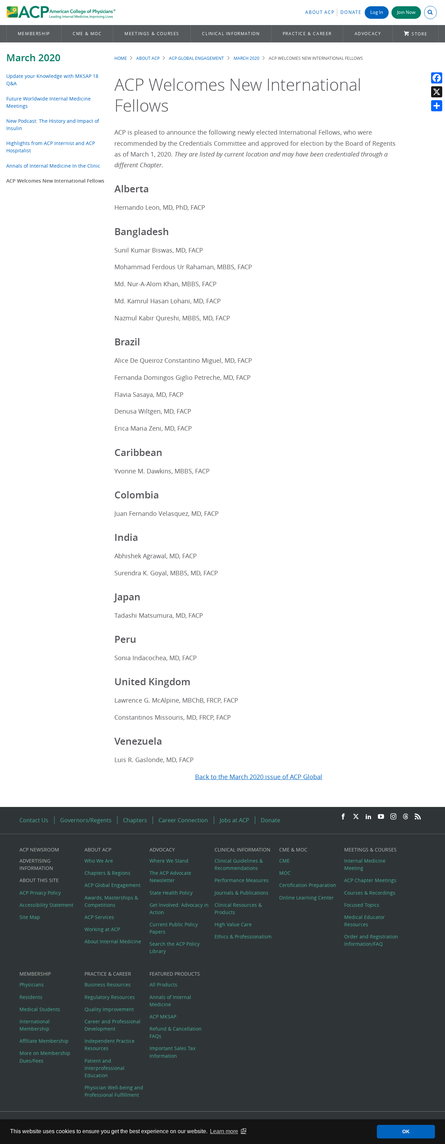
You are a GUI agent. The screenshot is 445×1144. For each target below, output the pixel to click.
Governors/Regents (86, 820)
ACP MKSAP (162, 1016)
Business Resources (107, 984)
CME (284, 860)
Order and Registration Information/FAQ (371, 940)
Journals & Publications (241, 892)
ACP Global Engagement (196, 58)
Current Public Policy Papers (173, 928)
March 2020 (33, 57)
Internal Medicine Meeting (365, 864)
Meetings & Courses (151, 34)
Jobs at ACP (234, 820)
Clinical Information (231, 34)
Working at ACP (102, 929)
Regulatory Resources (109, 997)
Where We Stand (168, 860)
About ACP (319, 12)
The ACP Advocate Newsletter (170, 876)
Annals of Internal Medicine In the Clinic (53, 165)
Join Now (406, 12)
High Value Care (233, 924)
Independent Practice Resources (109, 1044)
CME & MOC (87, 34)
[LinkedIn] (368, 817)
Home (120, 58)
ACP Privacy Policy (40, 892)
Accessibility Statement (46, 905)
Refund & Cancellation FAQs (175, 1032)
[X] (437, 92)
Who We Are (98, 860)
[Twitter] (356, 817)
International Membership (34, 1025)
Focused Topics (361, 905)
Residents (30, 997)
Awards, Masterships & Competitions (111, 901)
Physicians (31, 984)
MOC (285, 873)
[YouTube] (381, 817)
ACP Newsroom (39, 849)
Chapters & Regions (107, 873)
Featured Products (174, 973)
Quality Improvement (109, 1009)
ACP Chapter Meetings (370, 880)
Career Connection (183, 820)
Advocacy (368, 34)
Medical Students (39, 1009)
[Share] (437, 106)
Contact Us (33, 820)
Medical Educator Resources (364, 921)
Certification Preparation (307, 885)
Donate (350, 12)
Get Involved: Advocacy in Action (179, 908)
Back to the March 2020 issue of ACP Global (258, 777)
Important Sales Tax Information (172, 1052)
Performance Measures (242, 880)
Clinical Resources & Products (238, 908)
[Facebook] (437, 78)
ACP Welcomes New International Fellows (55, 180)
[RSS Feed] (418, 817)
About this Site (39, 880)
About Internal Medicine (112, 941)
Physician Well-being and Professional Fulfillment (113, 1091)
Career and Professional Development (112, 1025)
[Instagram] (393, 817)
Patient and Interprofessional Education (104, 1068)
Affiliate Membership (43, 1041)
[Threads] (405, 817)
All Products (163, 984)
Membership (34, 34)
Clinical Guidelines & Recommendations (239, 864)
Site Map (29, 917)
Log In (376, 12)
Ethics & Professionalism (243, 936)
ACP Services (99, 917)
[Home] (61, 12)
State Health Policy (171, 892)
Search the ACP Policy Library (174, 947)
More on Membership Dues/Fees (44, 1057)
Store (419, 34)
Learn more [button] (224, 1131)
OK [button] (406, 1131)
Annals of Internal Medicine (170, 1001)
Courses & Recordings (369, 892)
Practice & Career (307, 34)
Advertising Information (36, 864)
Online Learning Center (306, 897)
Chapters (135, 820)
